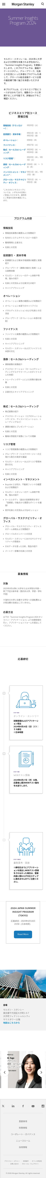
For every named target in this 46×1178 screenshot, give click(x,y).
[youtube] (33, 1106)
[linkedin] (13, 1106)
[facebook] (23, 1106)
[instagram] (43, 1106)
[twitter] (3, 1106)
